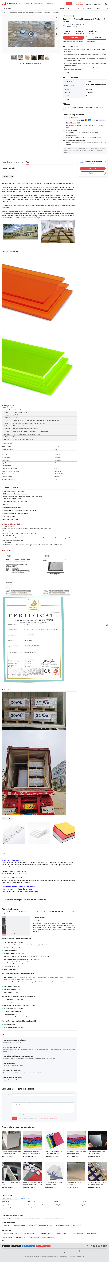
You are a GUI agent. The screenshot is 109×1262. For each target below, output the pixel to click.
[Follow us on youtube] (101, 1246)
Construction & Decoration (14, 12)
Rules (106, 8)
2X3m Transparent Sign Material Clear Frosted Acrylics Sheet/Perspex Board (96, 1153)
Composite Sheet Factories (28, 1233)
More (3, 1241)
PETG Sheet (84, 1208)
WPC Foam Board (59, 1202)
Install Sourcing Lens (44, 1246)
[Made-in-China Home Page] (11, 3)
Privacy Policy (80, 1256)
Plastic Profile (32, 1225)
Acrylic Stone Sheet (34, 1237)
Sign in (105, 4)
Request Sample (91, 41)
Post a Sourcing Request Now (49, 1118)
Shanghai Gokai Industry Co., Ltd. (76, 24)
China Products (28, 1251)
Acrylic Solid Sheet (20, 1237)
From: (9, 1095)
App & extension (87, 8)
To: (10, 1099)
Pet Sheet (17, 979)
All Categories (7, 8)
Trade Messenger (28, 1246)
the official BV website (40, 912)
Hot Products (20, 1251)
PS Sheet (29, 979)
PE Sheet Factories (62, 1233)
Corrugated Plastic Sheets (62, 1225)
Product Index (83, 1251)
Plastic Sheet (55, 12)
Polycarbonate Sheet (7, 1208)
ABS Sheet (24, 979)
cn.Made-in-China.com (70, 1253)
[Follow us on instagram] (99, 1246)
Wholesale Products (54, 1251)
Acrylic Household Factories (45, 1233)
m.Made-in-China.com (58, 1253)
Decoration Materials (28, 12)
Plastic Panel (76, 1225)
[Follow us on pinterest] (104, 1246)
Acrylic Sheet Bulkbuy (48, 1237)
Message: (8, 1104)
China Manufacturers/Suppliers (41, 1251)
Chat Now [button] (98, 37)
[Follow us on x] (96, 1246)
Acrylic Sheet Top (7, 1237)
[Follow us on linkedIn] (106, 1246)
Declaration (72, 1256)
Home (3, 12)
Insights (90, 1251)
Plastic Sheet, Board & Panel (42, 12)
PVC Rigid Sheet (36, 977)
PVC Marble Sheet (6, 1202)
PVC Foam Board (18, 977)
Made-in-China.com (47, 1253)
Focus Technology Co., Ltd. (42, 1256)
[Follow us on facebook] (94, 1246)
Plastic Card (6, 1225)
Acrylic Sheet (27, 977)
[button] (64, 3)
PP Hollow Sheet (68, 977)
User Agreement (63, 1256)
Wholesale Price (64, 1251)
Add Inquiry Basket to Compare (31, 63)
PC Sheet (60, 977)
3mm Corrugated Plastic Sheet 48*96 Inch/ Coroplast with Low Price (31, 1153)
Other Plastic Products (19, 1225)
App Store (6, 1246)
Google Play (16, 1246)
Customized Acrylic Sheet (76, 1233)
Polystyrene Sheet (6, 1205)
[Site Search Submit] (69, 3)
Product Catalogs (25, 1198)
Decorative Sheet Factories (10, 1233)
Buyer (69, 8)
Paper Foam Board (9, 979)
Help (78, 8)
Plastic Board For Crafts (45, 1225)
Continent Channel (74, 1251)
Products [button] (29, 3)
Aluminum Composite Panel (49, 977)
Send (14, 1118)
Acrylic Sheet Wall (91, 1233)
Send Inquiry (74, 37)
